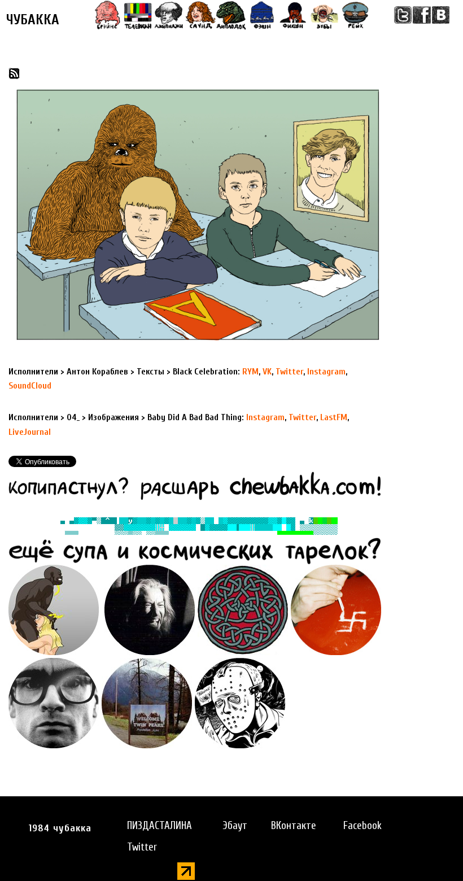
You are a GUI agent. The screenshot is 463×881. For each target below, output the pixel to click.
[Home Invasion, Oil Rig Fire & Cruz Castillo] (243, 610)
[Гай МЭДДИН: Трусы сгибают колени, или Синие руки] (240, 703)
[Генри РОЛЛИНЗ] (53, 703)
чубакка (32, 20)
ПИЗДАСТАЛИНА (159, 825)
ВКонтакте (293, 825)
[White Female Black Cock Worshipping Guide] (53, 610)
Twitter (142, 847)
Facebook (362, 825)
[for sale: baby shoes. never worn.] (336, 610)
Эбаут (235, 825)
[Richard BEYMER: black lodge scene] (149, 610)
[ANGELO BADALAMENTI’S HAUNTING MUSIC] (147, 703)
